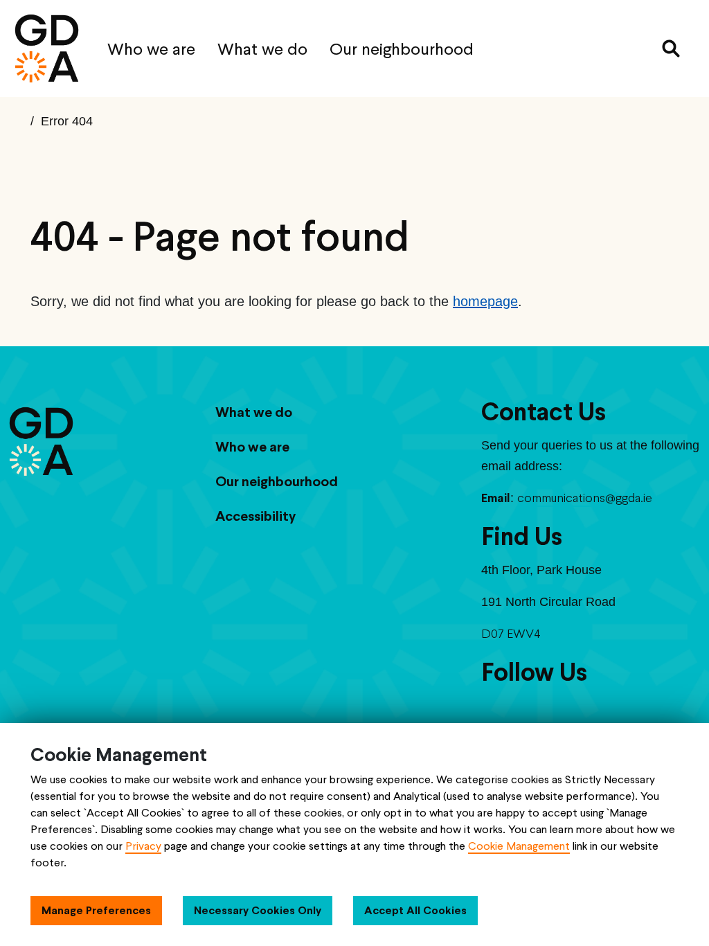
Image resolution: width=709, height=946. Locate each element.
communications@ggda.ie (584, 497)
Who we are (151, 48)
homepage (485, 301)
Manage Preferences (96, 910)
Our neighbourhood (402, 48)
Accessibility (255, 516)
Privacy (143, 846)
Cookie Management (519, 846)
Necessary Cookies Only (257, 910)
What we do (262, 48)
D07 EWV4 (511, 633)
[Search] (671, 48)
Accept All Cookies (415, 910)
